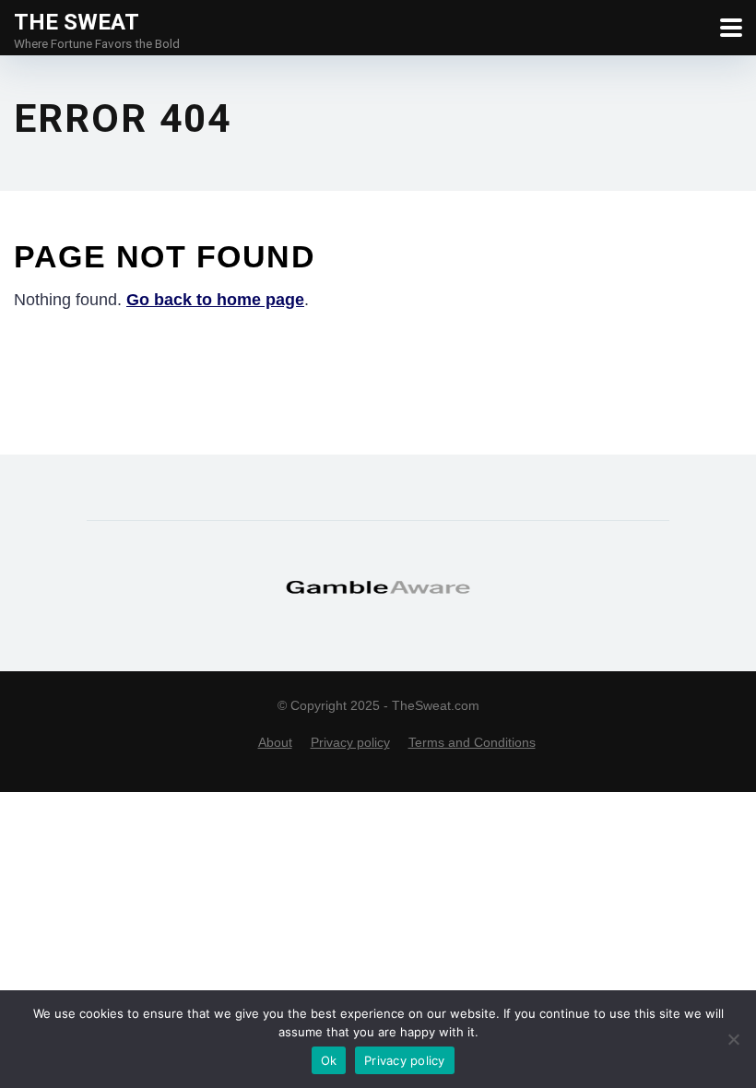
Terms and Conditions (472, 742)
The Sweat (76, 21)
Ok (329, 1060)
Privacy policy (350, 742)
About (275, 742)
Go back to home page (215, 299)
